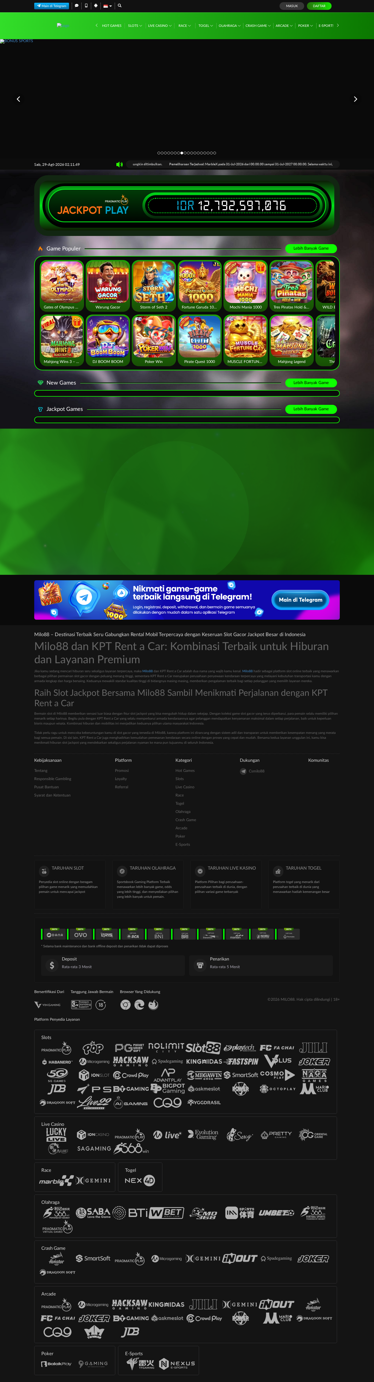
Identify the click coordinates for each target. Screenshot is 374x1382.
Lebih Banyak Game (311, 248)
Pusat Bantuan (46, 787)
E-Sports (327, 25)
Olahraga (228, 25)
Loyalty (121, 779)
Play (117, 210)
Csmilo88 (256, 771)
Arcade (283, 25)
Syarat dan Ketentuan (52, 795)
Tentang (40, 771)
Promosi (122, 771)
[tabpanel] (187, 98)
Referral (121, 787)
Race (183, 25)
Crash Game (257, 25)
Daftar (319, 6)
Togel (204, 25)
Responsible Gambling (52, 779)
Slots (133, 25)
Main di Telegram (54, 6)
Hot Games (112, 25)
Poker (304, 25)
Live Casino (158, 25)
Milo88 (147, 671)
